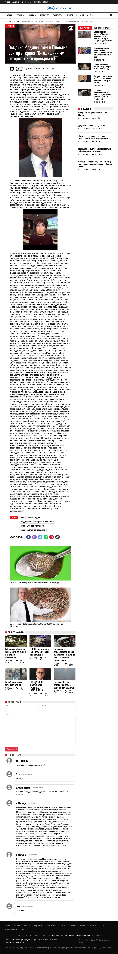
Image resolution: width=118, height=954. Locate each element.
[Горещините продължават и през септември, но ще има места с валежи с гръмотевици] (64, 647)
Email (44, 705)
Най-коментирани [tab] (102, 28)
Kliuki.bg (18, 70)
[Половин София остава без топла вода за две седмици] (64, 680)
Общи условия (27, 940)
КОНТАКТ (45, 2)
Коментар (9, 714)
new (22, 517)
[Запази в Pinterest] (51, 537)
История (80, 15)
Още (89, 15)
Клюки (9, 15)
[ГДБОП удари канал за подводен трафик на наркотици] (40, 647)
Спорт (23, 929)
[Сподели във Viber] (34, 537)
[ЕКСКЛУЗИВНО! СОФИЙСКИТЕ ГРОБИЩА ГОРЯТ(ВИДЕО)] (40, 680)
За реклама (37, 2)
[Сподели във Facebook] (28, 537)
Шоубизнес (44, 15)
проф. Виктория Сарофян (33, 530)
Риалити (69, 15)
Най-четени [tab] (85, 28)
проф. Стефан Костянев (32, 526)
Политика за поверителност (62, 935)
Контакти (16, 940)
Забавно (31, 15)
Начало (30, 2)
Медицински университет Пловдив (37, 521)
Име (7, 705)
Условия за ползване (83, 935)
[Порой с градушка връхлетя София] (16, 680)
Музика (82, 925)
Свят (103, 925)
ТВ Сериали (57, 15)
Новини (19, 15)
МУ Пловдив (34, 517)
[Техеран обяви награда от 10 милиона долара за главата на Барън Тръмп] (84, 82)
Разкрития (93, 925)
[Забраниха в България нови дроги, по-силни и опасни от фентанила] (16, 647)
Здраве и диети (11, 929)
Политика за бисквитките (14, 942)
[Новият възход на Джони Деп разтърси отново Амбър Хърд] (84, 70)
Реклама (8, 940)
